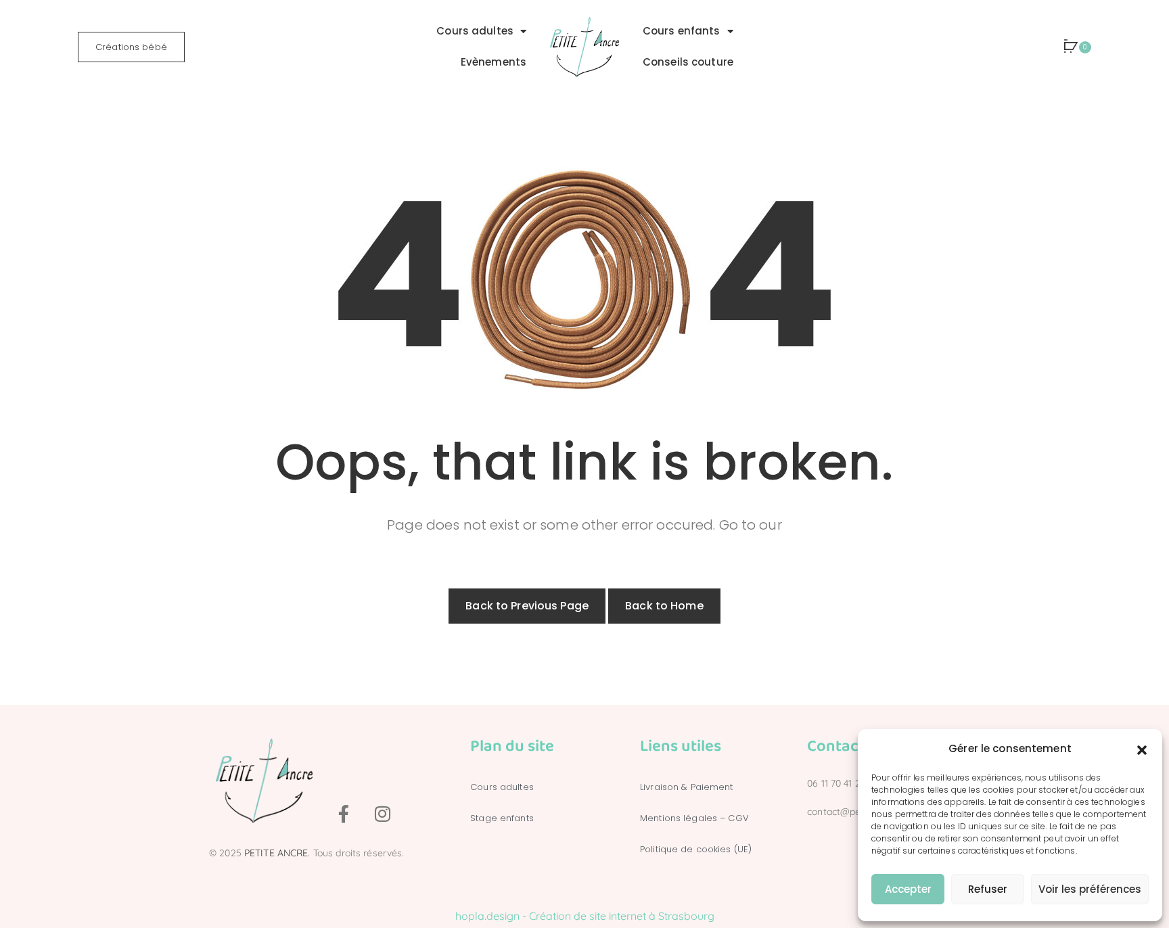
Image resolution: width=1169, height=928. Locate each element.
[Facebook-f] (343, 813)
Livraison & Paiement (686, 787)
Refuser (987, 889)
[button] (1142, 749)
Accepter (908, 889)
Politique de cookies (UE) (696, 849)
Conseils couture (688, 62)
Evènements (493, 62)
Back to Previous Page (527, 605)
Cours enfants (681, 31)
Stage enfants (502, 818)
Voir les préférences (1089, 889)
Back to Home (664, 605)
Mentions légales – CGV (694, 818)
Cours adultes (474, 31)
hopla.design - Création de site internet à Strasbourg (584, 916)
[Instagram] (382, 813)
